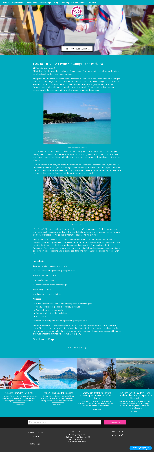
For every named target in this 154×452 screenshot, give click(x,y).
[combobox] (64, 422)
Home (6, 2)
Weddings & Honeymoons (73, 2)
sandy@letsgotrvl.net (78, 435)
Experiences (17, 2)
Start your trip (115, 422)
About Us (36, 436)
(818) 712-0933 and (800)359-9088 (78, 437)
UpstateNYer (84, 147)
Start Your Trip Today (77, 347)
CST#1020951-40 (36, 444)
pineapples (79, 224)
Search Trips (45, 2)
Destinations (31, 2)
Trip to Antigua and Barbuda (77, 49)
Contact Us (92, 2)
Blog (56, 2)
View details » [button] (19, 404)
